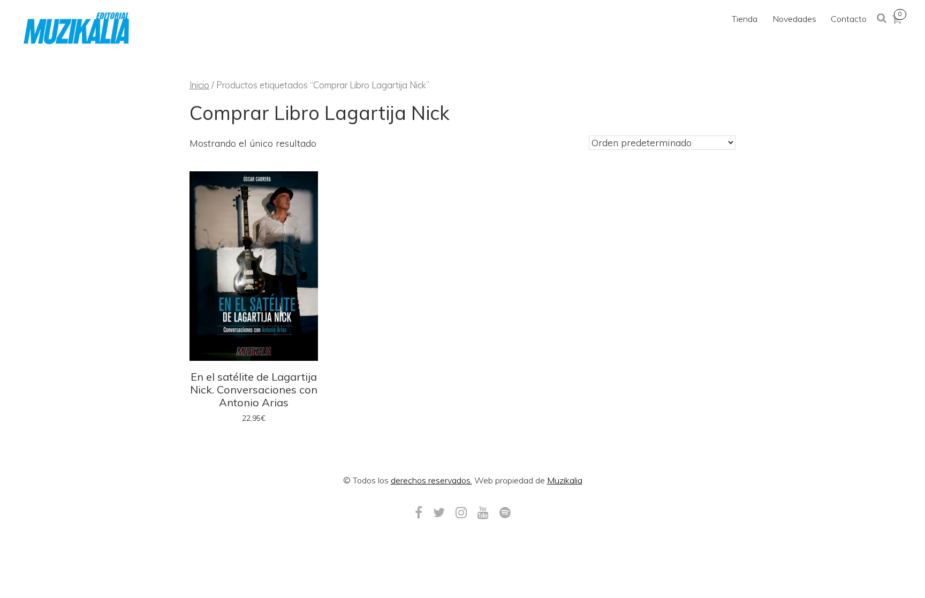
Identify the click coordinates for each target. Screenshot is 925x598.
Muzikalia (564, 480)
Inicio (199, 84)
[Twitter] (439, 512)
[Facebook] (418, 512)
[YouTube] (483, 512)
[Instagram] (461, 512)
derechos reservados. (431, 480)
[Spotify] (505, 512)
